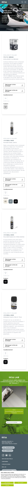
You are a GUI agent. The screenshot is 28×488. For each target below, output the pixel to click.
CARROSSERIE (6, 7)
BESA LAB (4, 466)
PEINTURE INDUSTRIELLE (7, 458)
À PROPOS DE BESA (6, 464)
